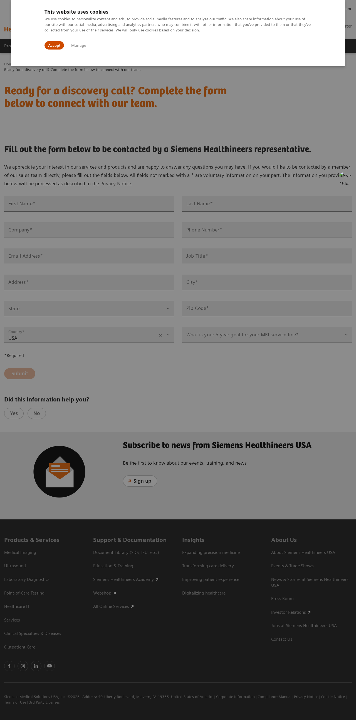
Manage (78, 45)
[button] (346, 178)
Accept (54, 45)
